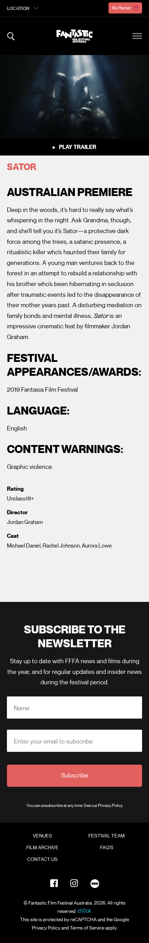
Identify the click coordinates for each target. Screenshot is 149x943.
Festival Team (106, 836)
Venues (42, 836)
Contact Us (42, 859)
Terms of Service (87, 928)
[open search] (11, 36)
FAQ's (106, 847)
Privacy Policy (110, 805)
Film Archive (42, 847)
